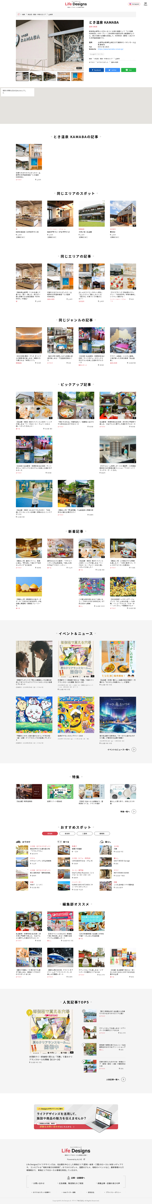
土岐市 (51, 14)
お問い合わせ (39, 1183)
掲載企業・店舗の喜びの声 (109, 1183)
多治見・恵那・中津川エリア (37, 14)
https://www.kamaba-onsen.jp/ (110, 49)
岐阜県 (67, 833)
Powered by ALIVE (74, 1159)
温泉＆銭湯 (114, 62)
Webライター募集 (69, 1192)
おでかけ (92, 62)
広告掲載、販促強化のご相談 (71, 1183)
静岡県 (102, 833)
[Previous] (20, 45)
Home (19, 14)
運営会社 (91, 1192)
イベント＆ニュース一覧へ (118, 749)
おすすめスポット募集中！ (42, 1192)
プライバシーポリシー (113, 1192)
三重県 (84, 833)
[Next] (80, 45)
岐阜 (23, 14)
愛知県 (50, 833)
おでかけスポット (102, 62)
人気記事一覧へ (112, 1079)
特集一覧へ (125, 811)
